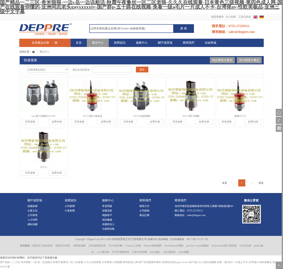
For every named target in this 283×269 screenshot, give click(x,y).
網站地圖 (32, 224)
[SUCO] (43, 146)
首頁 (79, 42)
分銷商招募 (108, 228)
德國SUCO (240, 116)
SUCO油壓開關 (141, 116)
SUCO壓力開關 (191, 116)
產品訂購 (144, 215)
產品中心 (98, 42)
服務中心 (142, 42)
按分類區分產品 (249, 60)
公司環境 (32, 215)
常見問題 (107, 206)
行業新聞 (70, 210)
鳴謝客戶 (107, 215)
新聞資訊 (120, 42)
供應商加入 (108, 224)
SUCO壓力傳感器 (92, 116)
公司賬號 (144, 210)
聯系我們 (188, 42)
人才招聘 (32, 219)
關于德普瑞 (165, 42)
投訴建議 (107, 219)
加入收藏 (231, 16)
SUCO (43, 167)
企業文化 (32, 210)
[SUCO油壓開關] (141, 95)
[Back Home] (33, 51)
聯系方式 (144, 206)
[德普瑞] (45, 28)
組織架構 (32, 206)
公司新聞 (70, 206)
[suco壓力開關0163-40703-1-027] (43, 95)
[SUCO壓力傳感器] (92, 95)
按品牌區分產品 (222, 60)
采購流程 (107, 210)
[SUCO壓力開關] (191, 95)
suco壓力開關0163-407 (43, 116)
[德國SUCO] (240, 95)
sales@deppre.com (196, 215)
